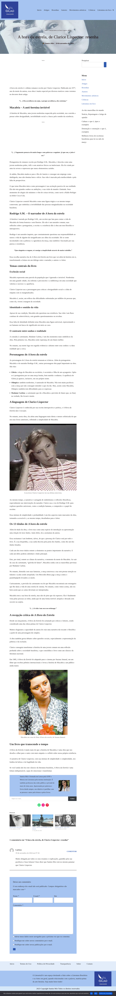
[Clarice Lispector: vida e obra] (65, 820)
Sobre (79, 964)
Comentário (18, 905)
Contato (90, 964)
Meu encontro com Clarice (16, 827)
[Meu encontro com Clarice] (20, 820)
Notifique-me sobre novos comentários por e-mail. (34, 941)
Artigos (46, 10)
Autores (64, 10)
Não (96, 993)
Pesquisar (85, 60)
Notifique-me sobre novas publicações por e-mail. (33, 945)
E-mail (36, 896)
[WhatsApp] (39, 805)
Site (55, 896)
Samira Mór (49, 43)
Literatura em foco (104, 10)
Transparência (65, 964)
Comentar (72, 851)
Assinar (72, 798)
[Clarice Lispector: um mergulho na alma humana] (42, 820)
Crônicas (91, 10)
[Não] (114, 993)
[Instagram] (43, 805)
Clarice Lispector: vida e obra (62, 827)
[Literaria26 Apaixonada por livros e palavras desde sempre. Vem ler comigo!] (9, 10)
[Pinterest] (47, 805)
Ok (91, 993)
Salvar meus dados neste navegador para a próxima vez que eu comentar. (42, 936)
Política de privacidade (105, 993)
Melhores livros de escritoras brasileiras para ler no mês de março (93, 139)
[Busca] (113, 10)
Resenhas (55, 10)
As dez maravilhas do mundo (93, 110)
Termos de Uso (25, 964)
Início (39, 10)
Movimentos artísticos (77, 10)
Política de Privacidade (45, 964)
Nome (16, 896)
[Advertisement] (43, 74)
